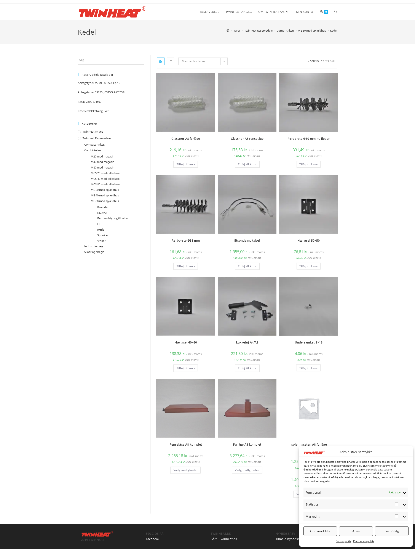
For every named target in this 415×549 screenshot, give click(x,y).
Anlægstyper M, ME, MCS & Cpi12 (99, 83)
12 (322, 61)
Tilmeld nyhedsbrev (290, 539)
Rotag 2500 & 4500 (89, 102)
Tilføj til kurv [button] (186, 164)
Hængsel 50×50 (308, 240)
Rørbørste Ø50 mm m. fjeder (308, 138)
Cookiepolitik (343, 541)
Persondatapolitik (363, 541)
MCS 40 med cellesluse (105, 179)
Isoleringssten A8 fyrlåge (308, 444)
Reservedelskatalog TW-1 (94, 111)
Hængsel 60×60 (186, 342)
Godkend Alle (320, 531)
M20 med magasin (102, 156)
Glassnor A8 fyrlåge (185, 138)
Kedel (333, 30)
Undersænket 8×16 (308, 342)
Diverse (102, 213)
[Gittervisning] (160, 61)
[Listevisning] (170, 61)
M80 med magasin (102, 167)
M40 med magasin (102, 162)
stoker (101, 241)
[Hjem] (228, 30)
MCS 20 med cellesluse (105, 173)
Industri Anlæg (93, 246)
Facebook (152, 539)
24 (327, 61)
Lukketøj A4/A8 (247, 342)
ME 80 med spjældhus (105, 201)
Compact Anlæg (94, 144)
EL (98, 224)
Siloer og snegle (94, 252)
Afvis (356, 531)
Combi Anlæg (92, 150)
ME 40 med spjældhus (105, 195)
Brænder (103, 207)
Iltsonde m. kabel (247, 240)
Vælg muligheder (186, 470)
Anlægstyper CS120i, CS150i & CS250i (101, 92)
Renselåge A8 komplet (185, 444)
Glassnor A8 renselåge (247, 138)
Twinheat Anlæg (93, 131)
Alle (334, 61)
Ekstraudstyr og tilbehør (112, 218)
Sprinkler (103, 235)
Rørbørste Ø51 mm (186, 240)
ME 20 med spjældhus (105, 190)
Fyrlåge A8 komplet (247, 444)
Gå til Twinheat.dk (224, 539)
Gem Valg (392, 531)
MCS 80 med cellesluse (105, 184)
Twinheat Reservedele (97, 138)
